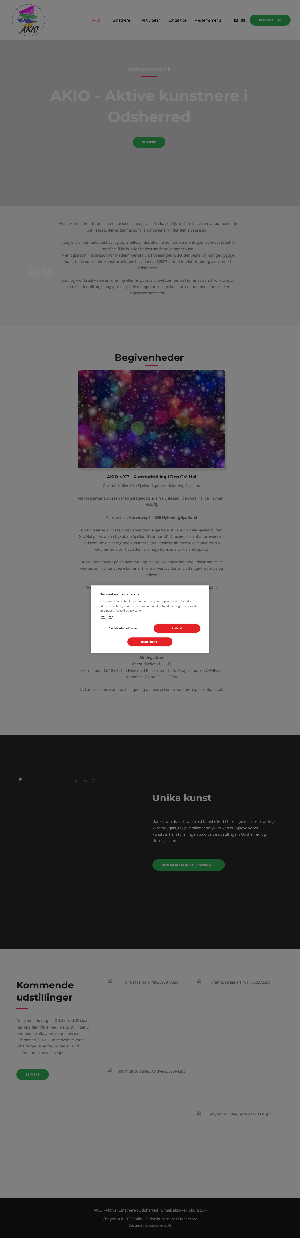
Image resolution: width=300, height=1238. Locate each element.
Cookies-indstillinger (123, 628)
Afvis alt (177, 628)
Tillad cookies (150, 641)
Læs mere (106, 616)
